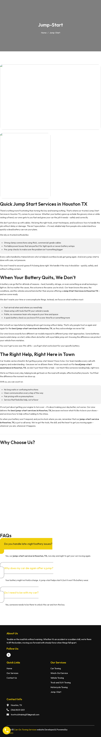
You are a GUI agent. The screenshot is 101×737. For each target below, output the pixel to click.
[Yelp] (9, 655)
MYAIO (10, 733)
